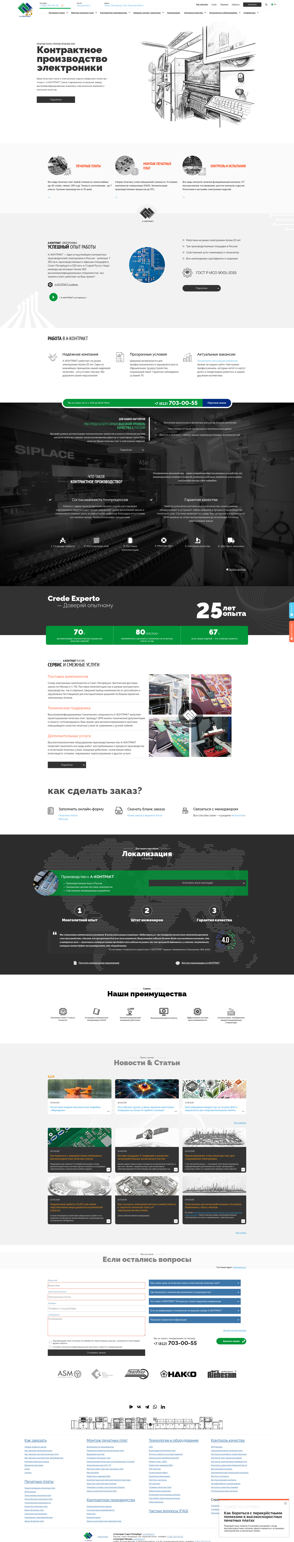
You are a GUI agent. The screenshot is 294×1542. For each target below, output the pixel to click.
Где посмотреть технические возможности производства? (180, 1292)
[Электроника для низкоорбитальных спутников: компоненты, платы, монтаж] (214, 1185)
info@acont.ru (83, 5)
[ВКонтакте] (139, 1407)
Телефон (52, 1303)
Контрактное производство (113, 13)
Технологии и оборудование (223, 13)
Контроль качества (193, 13)
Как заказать (35, 1440)
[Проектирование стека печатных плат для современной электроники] (214, 1137)
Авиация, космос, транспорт (147, 13)
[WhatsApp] (155, 1407)
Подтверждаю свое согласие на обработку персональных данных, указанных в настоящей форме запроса (96, 1342)
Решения (224, 4)
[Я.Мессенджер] (131, 1407)
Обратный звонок (216, 403)
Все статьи (241, 1233)
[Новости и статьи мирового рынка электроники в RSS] (51, 1076)
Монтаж (63, 819)
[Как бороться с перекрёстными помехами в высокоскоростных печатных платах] (79, 1137)
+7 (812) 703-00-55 (49, 5)
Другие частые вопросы (234, 1330)
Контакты (252, 5)
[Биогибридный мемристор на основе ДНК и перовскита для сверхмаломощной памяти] (214, 1088)
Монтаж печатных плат (82, 13)
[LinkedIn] (163, 1407)
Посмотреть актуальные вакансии (217, 360)
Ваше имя (53, 1280)
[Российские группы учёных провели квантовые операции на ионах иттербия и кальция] (147, 1088)
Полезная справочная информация (168, 1320)
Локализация (173, 13)
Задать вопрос (237, 569)
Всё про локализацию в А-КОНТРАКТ (201, 963)
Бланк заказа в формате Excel (144, 815)
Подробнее (56, 99)
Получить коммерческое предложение (99, 963)
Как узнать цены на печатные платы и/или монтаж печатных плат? (185, 1283)
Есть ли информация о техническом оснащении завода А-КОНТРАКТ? (186, 1310)
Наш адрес (103, 1536)
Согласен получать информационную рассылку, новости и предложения (87, 1347)
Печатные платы (57, 13)
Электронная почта (57, 1292)
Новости (235, 4)
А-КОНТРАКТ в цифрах (66, 284)
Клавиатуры (250, 13)
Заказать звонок (231, 1341)
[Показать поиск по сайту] (266, 4)
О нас (214, 4)
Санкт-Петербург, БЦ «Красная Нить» (124, 5)
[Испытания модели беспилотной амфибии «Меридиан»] (79, 1088)
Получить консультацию (197, 883)
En (275, 4)
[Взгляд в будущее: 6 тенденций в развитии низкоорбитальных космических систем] (147, 1137)
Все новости (240, 1123)
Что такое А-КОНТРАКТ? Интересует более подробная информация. (185, 1301)
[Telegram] (147, 1407)
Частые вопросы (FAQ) (168, 1511)
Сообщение (54, 1315)
